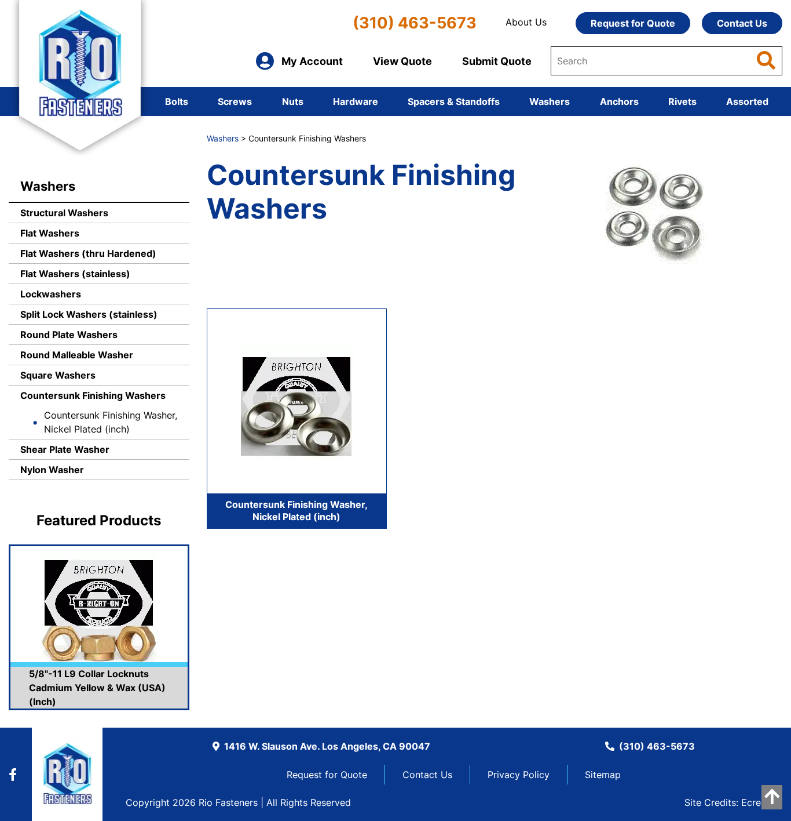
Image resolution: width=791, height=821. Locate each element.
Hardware (355, 101)
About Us (526, 22)
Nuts (292, 101)
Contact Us (742, 23)
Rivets (682, 101)
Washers (549, 101)
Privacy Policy (519, 774)
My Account (312, 61)
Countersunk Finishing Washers (93, 395)
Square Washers (58, 375)
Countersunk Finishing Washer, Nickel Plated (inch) (110, 422)
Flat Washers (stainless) (75, 273)
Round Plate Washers (69, 334)
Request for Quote (633, 23)
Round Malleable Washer (76, 355)
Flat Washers (49, 233)
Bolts (176, 101)
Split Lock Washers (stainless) (89, 314)
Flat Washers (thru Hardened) (88, 253)
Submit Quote (497, 61)
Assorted (747, 101)
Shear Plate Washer (64, 449)
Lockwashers (50, 294)
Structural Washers (64, 213)
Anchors (619, 101)
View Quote (402, 61)
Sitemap (603, 774)
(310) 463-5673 (415, 22)
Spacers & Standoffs (454, 101)
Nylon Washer (52, 469)
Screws (235, 101)
